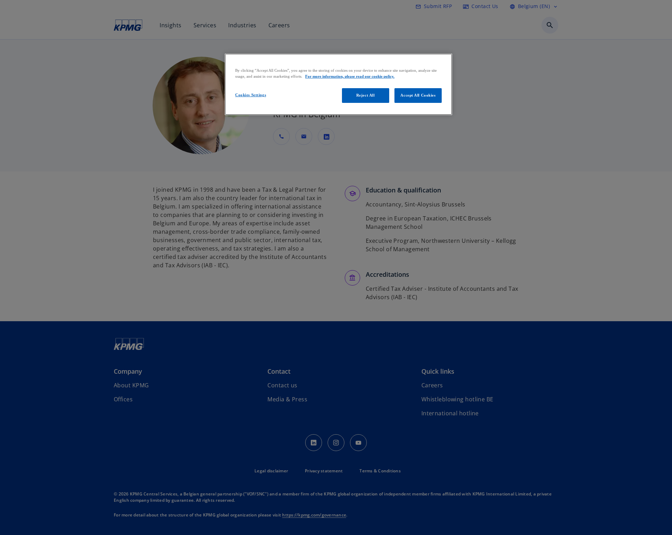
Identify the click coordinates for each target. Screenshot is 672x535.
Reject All (365, 95)
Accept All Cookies (417, 95)
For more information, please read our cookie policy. (349, 76)
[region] (338, 84)
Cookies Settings (250, 95)
